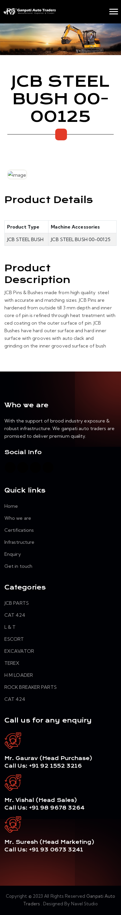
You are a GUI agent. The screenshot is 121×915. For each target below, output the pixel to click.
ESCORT (14, 639)
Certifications (19, 530)
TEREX (12, 663)
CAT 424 (14, 615)
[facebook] (10, 467)
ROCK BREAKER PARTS (30, 687)
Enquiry (12, 554)
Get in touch (18, 566)
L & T (10, 627)
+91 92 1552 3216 (55, 766)
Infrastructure (19, 542)
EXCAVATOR (19, 651)
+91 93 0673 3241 (56, 850)
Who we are (17, 518)
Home (11, 506)
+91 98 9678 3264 (57, 808)
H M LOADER (18, 675)
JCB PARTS (16, 603)
